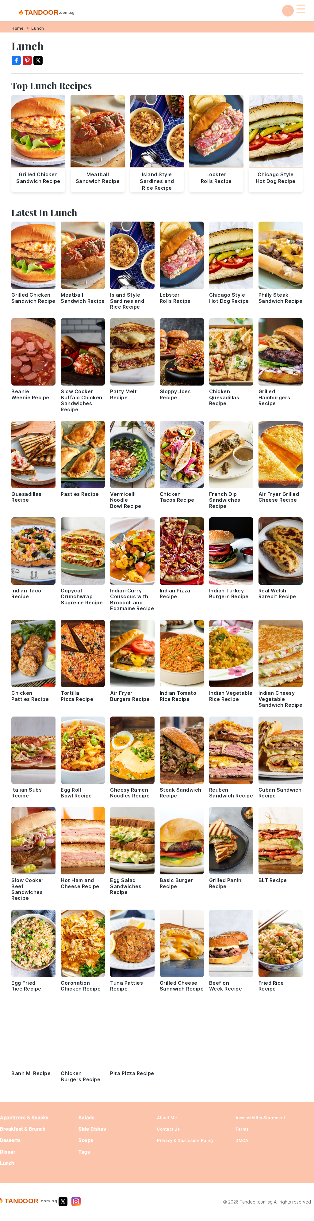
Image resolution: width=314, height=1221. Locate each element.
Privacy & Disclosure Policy (185, 1140)
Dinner (7, 1152)
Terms (242, 1129)
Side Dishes (92, 1129)
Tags (84, 1152)
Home (17, 28)
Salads (86, 1117)
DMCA (242, 1140)
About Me (167, 1117)
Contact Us (168, 1129)
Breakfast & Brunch (22, 1129)
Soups (85, 1140)
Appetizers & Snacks (24, 1117)
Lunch (37, 28)
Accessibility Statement (260, 1117)
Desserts (10, 1140)
